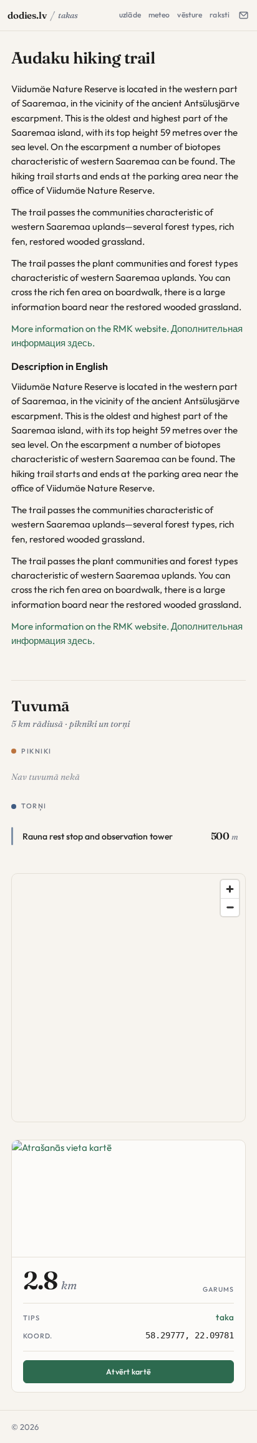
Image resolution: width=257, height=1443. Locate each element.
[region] (129, 998)
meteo (159, 14)
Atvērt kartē (128, 1371)
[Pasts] (243, 15)
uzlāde (130, 14)
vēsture (189, 14)
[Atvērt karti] (128, 1198)
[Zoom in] (230, 889)
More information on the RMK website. (90, 328)
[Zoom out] (230, 907)
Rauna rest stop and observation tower (97, 836)
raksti (220, 14)
